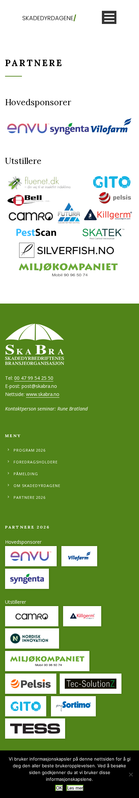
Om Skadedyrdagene (36, 485)
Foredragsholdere (35, 461)
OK (59, 788)
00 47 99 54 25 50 (33, 378)
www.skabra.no (42, 394)
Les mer (75, 788)
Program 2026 (29, 450)
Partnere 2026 (29, 497)
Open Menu (109, 17)
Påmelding (25, 473)
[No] (130, 774)
